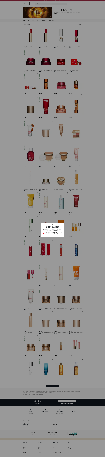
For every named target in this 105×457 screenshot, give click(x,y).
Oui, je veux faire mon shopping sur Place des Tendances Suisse (53, 232)
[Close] (63, 223)
